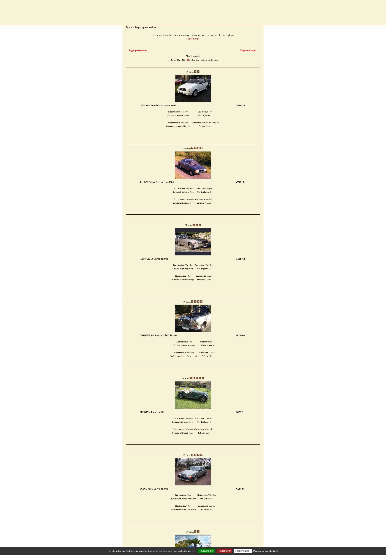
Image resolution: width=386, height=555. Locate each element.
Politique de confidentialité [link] (265, 551)
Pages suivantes (248, 50)
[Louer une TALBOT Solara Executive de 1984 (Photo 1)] (193, 177)
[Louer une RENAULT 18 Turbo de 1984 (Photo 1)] (193, 254)
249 (188, 59)
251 (198, 59)
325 (211, 59)
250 (193, 59)
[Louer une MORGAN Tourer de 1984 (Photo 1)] (193, 407)
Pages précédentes (138, 50)
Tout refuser (224, 551)
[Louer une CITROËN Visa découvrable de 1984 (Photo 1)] (193, 101)
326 (216, 59)
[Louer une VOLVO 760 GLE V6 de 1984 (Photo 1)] (193, 484)
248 (183, 59)
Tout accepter (206, 551)
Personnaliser (242, 551)
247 (178, 59)
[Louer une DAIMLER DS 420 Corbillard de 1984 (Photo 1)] (193, 331)
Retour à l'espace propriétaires (141, 27)
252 (202, 59)
